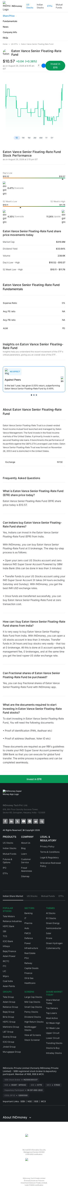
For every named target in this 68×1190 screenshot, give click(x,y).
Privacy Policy (47, 846)
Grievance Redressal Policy (50, 864)
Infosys (6, 946)
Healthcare (29, 983)
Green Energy (53, 923)
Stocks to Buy (53, 1048)
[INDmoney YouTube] (23, 821)
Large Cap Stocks (33, 997)
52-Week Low (53, 1028)
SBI (4, 931)
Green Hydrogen (54, 943)
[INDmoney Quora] (41, 821)
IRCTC (6, 961)
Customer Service (26, 861)
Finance (28, 973)
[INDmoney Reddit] (35, 821)
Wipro (6, 976)
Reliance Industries (12, 921)
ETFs (49, 6)
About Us (25, 843)
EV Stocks (51, 918)
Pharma (28, 923)
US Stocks (29, 6)
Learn (24, 854)
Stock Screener (32, 1040)
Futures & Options (7, 861)
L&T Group (8, 1031)
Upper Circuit (52, 1033)
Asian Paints (9, 986)
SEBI (22, 1101)
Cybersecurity (53, 948)
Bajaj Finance (9, 951)
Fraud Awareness (26, 869)
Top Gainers (52, 1008)
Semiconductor (53, 928)
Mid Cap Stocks (32, 1002)
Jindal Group (9, 1046)
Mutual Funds (59, 6)
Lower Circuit (52, 1038)
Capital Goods (31, 968)
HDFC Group (9, 1021)
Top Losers (51, 1013)
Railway (28, 963)
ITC (4, 966)
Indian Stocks (40, 6)
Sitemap (25, 876)
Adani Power (9, 956)
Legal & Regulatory (49, 857)
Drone (49, 938)
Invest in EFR (34, 779)
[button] (40, 66)
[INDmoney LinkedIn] (11, 821)
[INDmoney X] (17, 821)
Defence (28, 938)
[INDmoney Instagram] (29, 821)
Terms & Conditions (49, 852)
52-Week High (53, 1023)
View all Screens (32, 1035)
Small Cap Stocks (33, 1007)
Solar (48, 933)
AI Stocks (50, 913)
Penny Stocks (31, 1012)
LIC (4, 971)
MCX (43, 1101)
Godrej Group (9, 1036)
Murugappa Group (12, 1052)
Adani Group (9, 1002)
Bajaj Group (8, 1012)
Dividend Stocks (32, 1017)
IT (25, 918)
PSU (26, 958)
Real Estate (29, 953)
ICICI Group (8, 1042)
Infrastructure (31, 948)
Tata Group (8, 997)
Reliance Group (10, 1007)
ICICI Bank (8, 941)
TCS (5, 936)
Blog (23, 848)
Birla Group (8, 1017)
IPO (4, 867)
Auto (26, 928)
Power (27, 943)
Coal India (8, 981)
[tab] (13, 897)
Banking (28, 913)
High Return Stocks (33, 1021)
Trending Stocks (54, 1043)
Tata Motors (9, 916)
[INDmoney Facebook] (5, 821)
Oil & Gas (28, 978)
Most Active (52, 1018)
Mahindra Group (11, 1027)
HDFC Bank (8, 926)
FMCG (27, 933)
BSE (36, 1101)
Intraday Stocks (54, 1053)
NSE (30, 1101)
